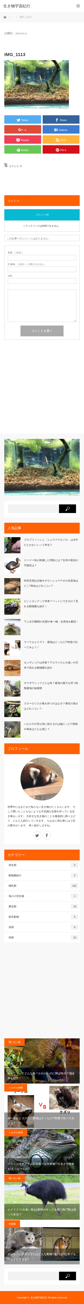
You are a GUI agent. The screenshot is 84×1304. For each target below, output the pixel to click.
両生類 (42, 865)
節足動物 (42, 916)
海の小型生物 (42, 896)
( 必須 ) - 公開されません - (27, 264)
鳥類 (42, 937)
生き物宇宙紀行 (39, 1297)
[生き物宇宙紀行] (35, 6)
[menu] (78, 6)
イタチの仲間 (16, 1087)
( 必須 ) (15, 252)
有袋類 (12, 1224)
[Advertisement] (42, 388)
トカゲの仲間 (16, 1132)
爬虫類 (42, 906)
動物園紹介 (42, 875)
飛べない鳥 (14, 1042)
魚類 (42, 927)
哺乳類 (42, 885)
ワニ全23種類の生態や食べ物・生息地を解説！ (51, 621)
